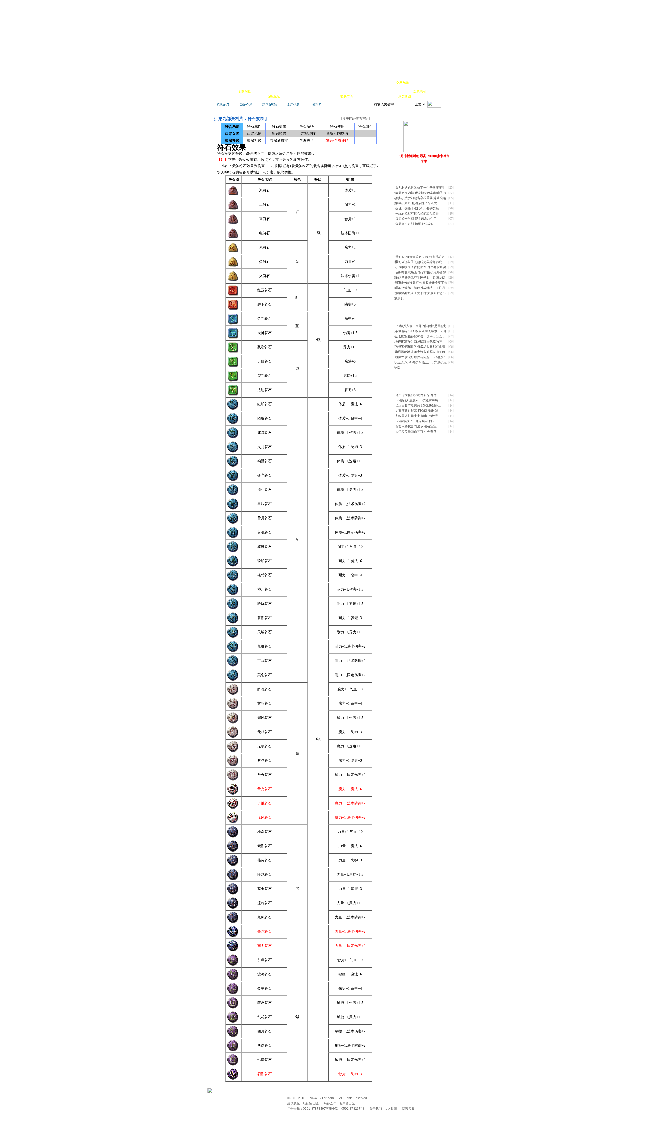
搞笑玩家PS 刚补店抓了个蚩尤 (416, 203)
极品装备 (259, 91)
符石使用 (337, 127)
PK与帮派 (317, 91)
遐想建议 (376, 91)
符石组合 (365, 127)
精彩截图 (317, 96)
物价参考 (347, 91)
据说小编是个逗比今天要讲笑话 (417, 208)
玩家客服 (408, 1108)
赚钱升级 (332, 91)
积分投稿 (361, 96)
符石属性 (254, 127)
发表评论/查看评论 (355, 119)
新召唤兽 (279, 134)
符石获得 (306, 127)
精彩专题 (419, 96)
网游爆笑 (405, 91)
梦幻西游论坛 (260, 83)
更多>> (437, 116)
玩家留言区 (311, 1103)
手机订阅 (303, 96)
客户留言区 (347, 1103)
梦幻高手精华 (291, 83)
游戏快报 (245, 96)
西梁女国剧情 (337, 134)
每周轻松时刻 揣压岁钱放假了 (416, 224)
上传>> (447, 116)
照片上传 (390, 96)
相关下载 (332, 96)
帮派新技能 (279, 141)
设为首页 (431, 83)
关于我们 (375, 1108)
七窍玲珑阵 (307, 134)
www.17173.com (322, 1098)
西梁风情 (254, 134)
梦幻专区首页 (224, 83)
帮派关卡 (306, 141)
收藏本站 (416, 83)
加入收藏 (390, 1108)
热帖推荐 (259, 96)
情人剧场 (390, 91)
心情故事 (302, 91)
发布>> (447, 173)
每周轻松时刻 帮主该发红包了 (416, 219)
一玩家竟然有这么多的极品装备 (417, 213)
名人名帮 (361, 91)
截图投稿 (375, 96)
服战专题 (288, 96)
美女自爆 (273, 91)
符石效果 (279, 127)
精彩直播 (288, 91)
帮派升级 (254, 141)
